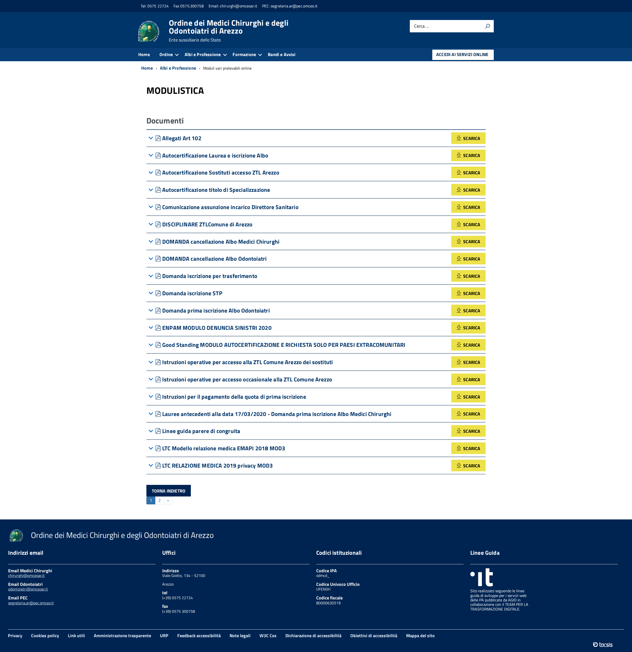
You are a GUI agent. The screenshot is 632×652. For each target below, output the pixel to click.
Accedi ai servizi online (462, 54)
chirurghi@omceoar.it (26, 575)
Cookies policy (45, 635)
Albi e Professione (203, 54)
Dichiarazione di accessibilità (313, 635)
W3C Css (267, 635)
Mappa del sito (420, 635)
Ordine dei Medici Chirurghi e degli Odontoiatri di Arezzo (228, 30)
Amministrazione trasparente (122, 635)
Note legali (240, 635)
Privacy (15, 635)
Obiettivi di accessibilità (373, 635)
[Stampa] (487, 26)
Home (144, 54)
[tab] (316, 138)
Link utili (76, 635)
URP (164, 635)
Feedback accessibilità (199, 635)
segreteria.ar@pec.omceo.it (31, 603)
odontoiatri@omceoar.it (28, 589)
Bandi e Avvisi (282, 54)
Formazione (244, 54)
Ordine (166, 54)
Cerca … (421, 26)
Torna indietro (169, 491)
